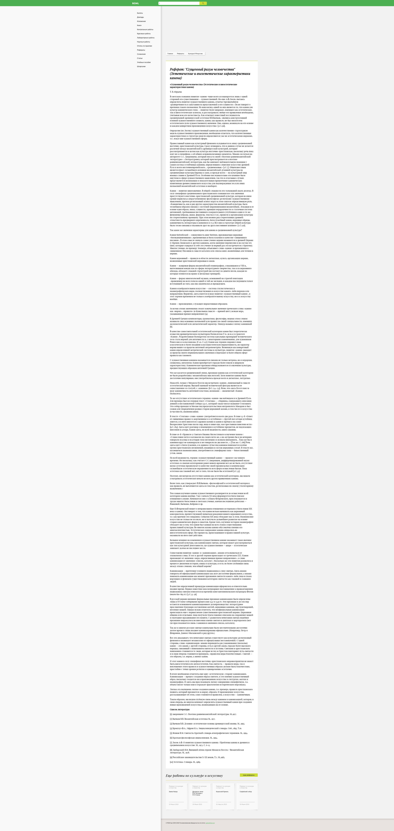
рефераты (180, 53)
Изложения (141, 21)
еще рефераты (249, 775)
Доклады (140, 17)
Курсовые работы (144, 33)
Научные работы (143, 42)
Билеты (140, 13)
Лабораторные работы (146, 38)
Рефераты (141, 50)
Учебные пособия (144, 62)
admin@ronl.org (210, 823)
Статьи (139, 58)
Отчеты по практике (144, 46)
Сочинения (141, 54)
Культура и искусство (195, 53)
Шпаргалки (141, 66)
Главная (170, 53)
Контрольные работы (145, 29)
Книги (139, 25)
